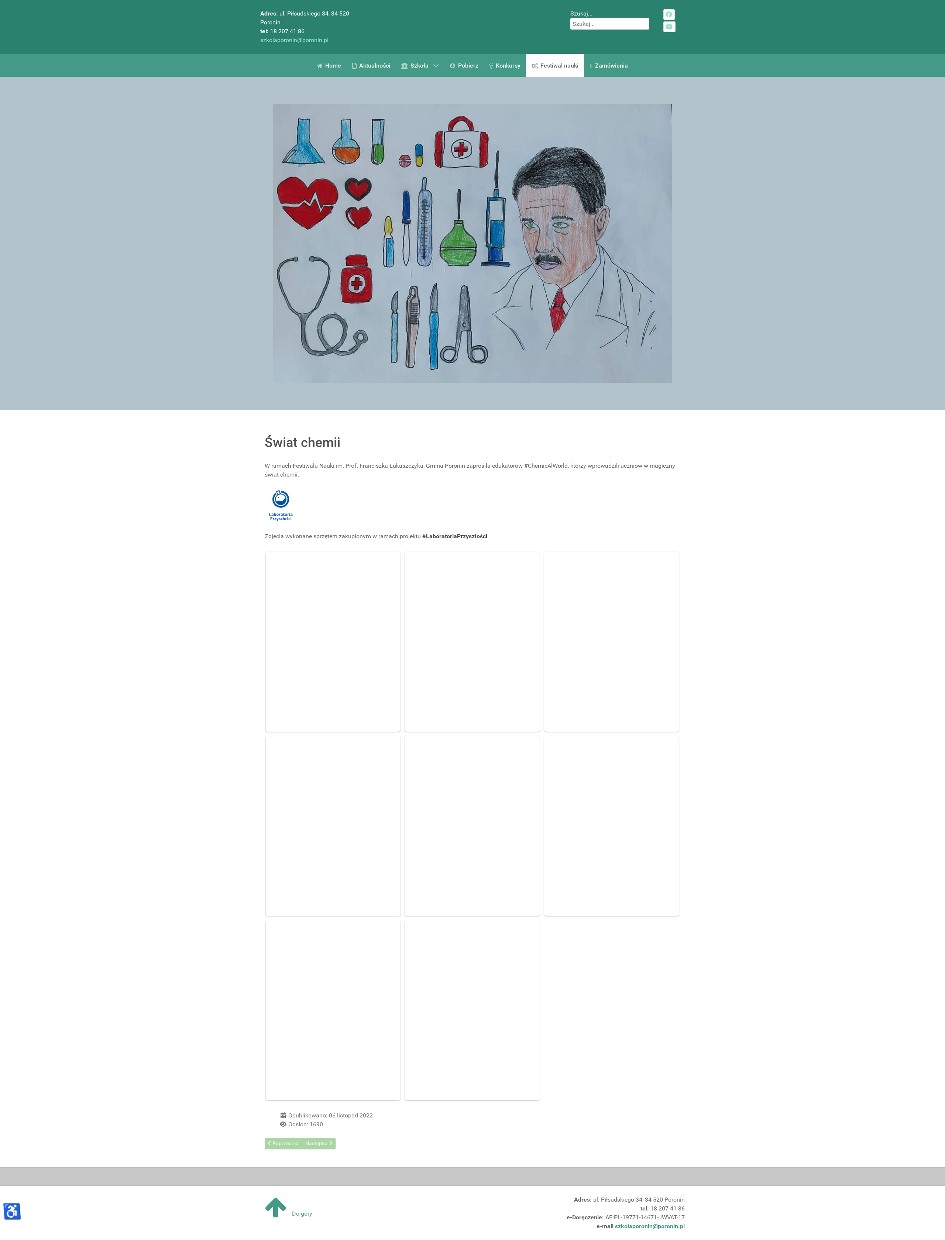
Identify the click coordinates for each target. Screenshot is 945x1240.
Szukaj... (581, 13)
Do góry (301, 1213)
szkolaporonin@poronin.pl (294, 40)
